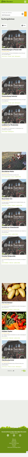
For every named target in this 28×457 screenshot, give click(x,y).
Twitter (14, 435)
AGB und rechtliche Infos (14, 443)
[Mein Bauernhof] (10, 1)
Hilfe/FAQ (14, 440)
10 (13, 370)
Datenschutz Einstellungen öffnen (14, 447)
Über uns (14, 439)
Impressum (14, 444)
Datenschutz (14, 441)
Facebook (8, 435)
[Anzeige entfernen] (27, 452)
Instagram (20, 435)
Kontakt (14, 446)
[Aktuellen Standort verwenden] (22, 14)
